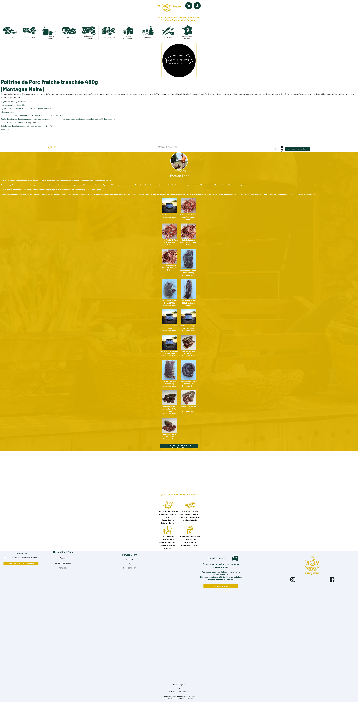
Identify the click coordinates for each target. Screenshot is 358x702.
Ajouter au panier (297, 149)
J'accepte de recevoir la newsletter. (21, 557)
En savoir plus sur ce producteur (179, 446)
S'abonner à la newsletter (21, 564)
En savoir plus (221, 586)
